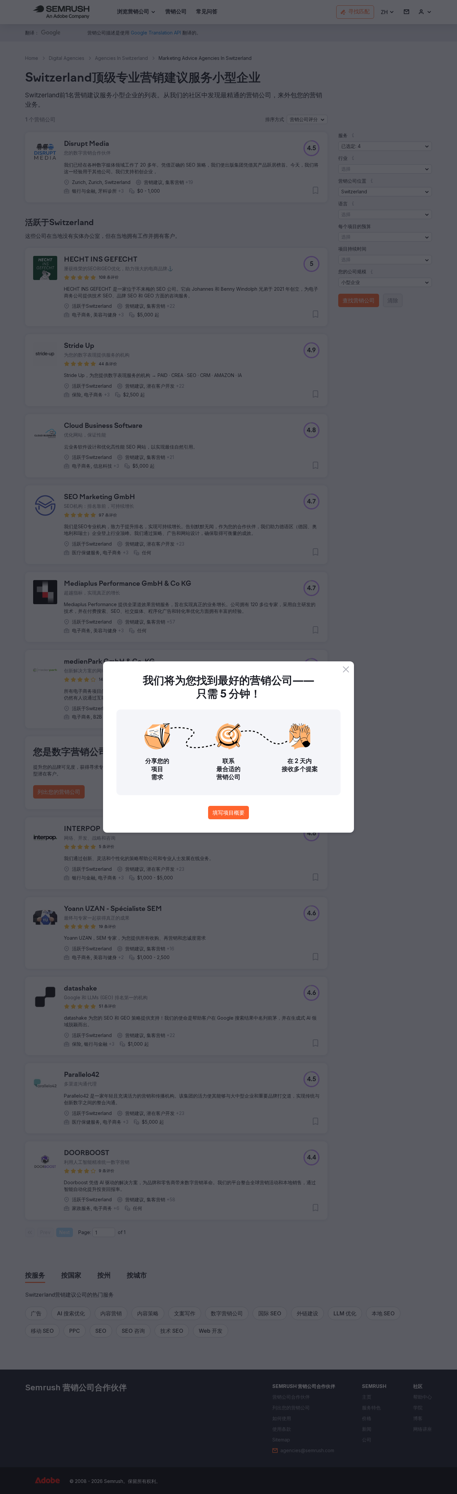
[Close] (346, 669)
